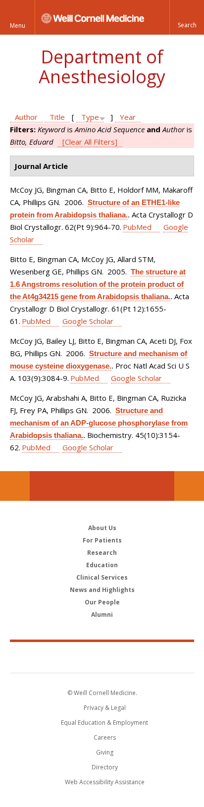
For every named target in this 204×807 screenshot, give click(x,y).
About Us (102, 528)
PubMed (137, 227)
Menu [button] (17, 25)
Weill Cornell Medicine (102, 657)
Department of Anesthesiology (102, 67)
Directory (105, 767)
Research (102, 552)
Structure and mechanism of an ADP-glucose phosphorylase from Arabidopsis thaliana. (99, 422)
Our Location (15, 486)
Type (90, 117)
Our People (102, 602)
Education (102, 565)
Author (26, 117)
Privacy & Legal (105, 707)
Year (128, 117)
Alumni (102, 614)
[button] (186, 17)
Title (57, 117)
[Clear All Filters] (89, 142)
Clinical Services (102, 577)
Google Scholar (87, 321)
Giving (104, 752)
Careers (105, 737)
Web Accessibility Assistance (105, 782)
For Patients (102, 540)
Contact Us (189, 486)
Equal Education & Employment (104, 722)
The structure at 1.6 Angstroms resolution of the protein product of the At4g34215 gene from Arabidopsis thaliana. (98, 284)
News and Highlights (102, 590)
